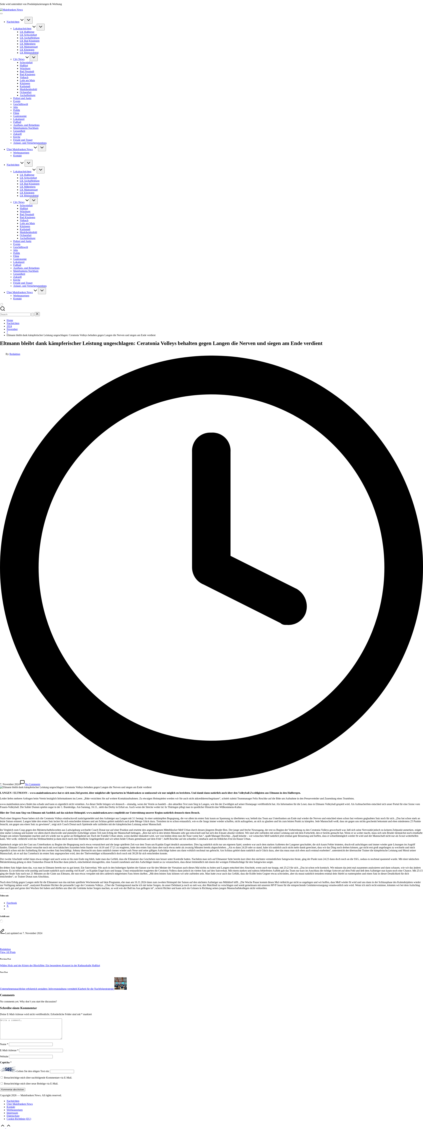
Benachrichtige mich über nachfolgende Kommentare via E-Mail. (38, 1077)
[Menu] (1, 13)
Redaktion (5, 949)
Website (4, 1056)
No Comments (32, 784)
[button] (32, 314)
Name (4, 1044)
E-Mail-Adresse (9, 1050)
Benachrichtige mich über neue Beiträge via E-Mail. (31, 1083)
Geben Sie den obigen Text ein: (33, 1071)
